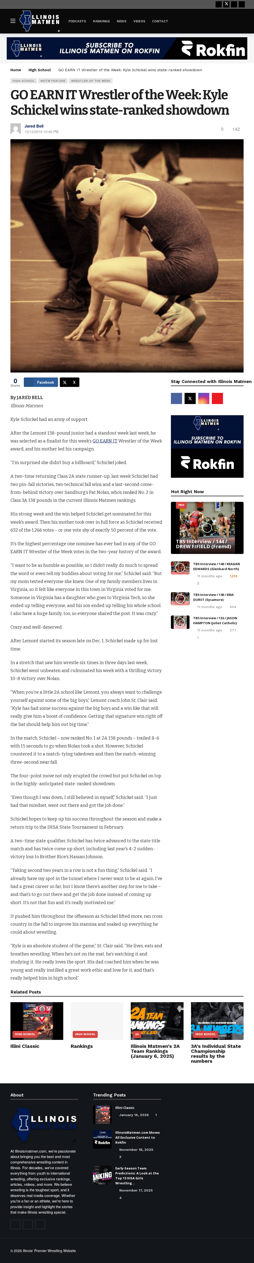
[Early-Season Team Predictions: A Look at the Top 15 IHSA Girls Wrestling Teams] (102, 1175)
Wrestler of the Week (90, 81)
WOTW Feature (52, 81)
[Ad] (127, 48)
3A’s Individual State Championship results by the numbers (216, 1053)
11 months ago (209, 576)
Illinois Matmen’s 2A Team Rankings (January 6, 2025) (155, 1051)
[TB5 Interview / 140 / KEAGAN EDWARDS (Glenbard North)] (180, 568)
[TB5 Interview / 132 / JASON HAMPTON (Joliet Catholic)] (180, 622)
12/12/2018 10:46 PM (42, 131)
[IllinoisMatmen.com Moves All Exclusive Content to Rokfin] (102, 1139)
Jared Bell (34, 126)
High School (24, 81)
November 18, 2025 (136, 1150)
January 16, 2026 (134, 1115)
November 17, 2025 (136, 1190)
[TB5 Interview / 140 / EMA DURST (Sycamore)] (180, 599)
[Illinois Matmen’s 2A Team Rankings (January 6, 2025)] (157, 1021)
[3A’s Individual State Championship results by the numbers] (217, 1021)
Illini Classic (24, 1046)
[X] (226, 4)
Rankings (82, 1046)
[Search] (240, 21)
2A (137, 1034)
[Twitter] (28, 1224)
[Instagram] (242, 4)
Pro (181, 505)
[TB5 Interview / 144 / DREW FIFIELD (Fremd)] (207, 528)
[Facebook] (219, 4)
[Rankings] (97, 1021)
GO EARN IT (105, 441)
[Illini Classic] (36, 1021)
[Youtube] (234, 4)
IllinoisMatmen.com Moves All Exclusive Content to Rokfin (137, 1137)
